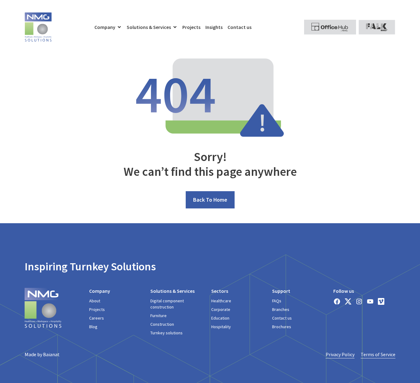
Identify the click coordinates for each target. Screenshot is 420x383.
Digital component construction (167, 304)
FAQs (276, 301)
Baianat (51, 354)
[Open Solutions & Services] (174, 27)
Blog (93, 326)
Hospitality (221, 326)
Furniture (158, 315)
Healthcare (221, 301)
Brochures (281, 326)
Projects (97, 309)
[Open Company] (119, 27)
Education (220, 318)
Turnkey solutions (166, 333)
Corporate (220, 309)
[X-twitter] (348, 301)
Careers (96, 318)
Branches (280, 309)
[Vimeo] (381, 301)
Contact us (282, 318)
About (94, 301)
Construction (162, 324)
